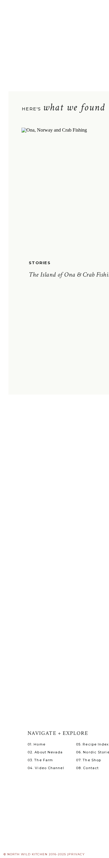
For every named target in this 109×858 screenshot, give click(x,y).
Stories (40, 262)
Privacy (76, 854)
